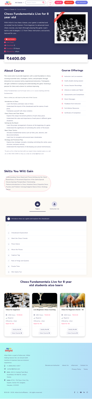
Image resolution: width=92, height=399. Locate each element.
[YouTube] (81, 392)
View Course (16, 333)
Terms (86, 369)
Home (6, 9)
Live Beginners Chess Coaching (45, 310)
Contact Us (84, 365)
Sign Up (58, 2)
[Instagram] (87, 392)
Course (12, 9)
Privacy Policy (76, 369)
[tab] (37, 206)
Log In (50, 4)
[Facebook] (74, 392)
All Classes (18, 3)
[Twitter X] (77, 392)
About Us (65, 365)
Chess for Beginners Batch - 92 (72, 310)
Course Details (21, 9)
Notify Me (16, 329)
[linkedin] (84, 392)
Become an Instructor (52, 365)
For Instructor (81, 2)
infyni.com (69, 2)
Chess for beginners (13, 310)
